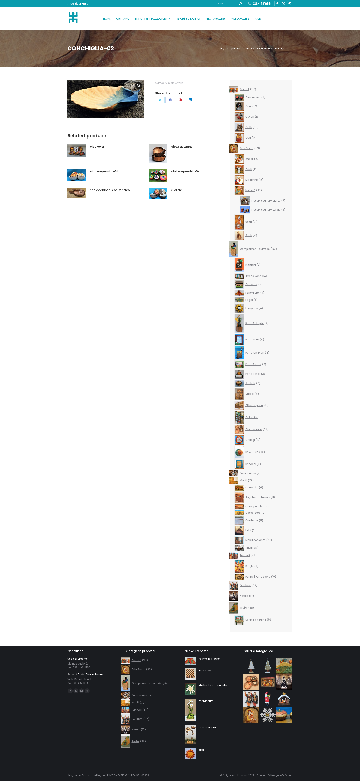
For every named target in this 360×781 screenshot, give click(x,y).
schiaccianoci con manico (110, 190)
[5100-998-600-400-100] (284, 715)
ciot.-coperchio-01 (104, 171)
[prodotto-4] (268, 699)
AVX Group (285, 775)
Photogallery (216, 18)
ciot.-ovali (97, 147)
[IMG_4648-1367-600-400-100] (251, 699)
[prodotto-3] (251, 666)
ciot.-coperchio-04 (185, 171)
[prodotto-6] (284, 699)
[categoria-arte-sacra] (251, 715)
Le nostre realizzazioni (150, 18)
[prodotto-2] (268, 666)
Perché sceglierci (188, 18)
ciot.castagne (182, 147)
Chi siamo (123, 18)
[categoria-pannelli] (284, 666)
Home (107, 18)
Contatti (261, 18)
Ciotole (176, 190)
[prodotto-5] (268, 682)
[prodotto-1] (268, 715)
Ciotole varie (176, 83)
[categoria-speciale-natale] (284, 682)
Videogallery (240, 18)
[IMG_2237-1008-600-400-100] (251, 682)
